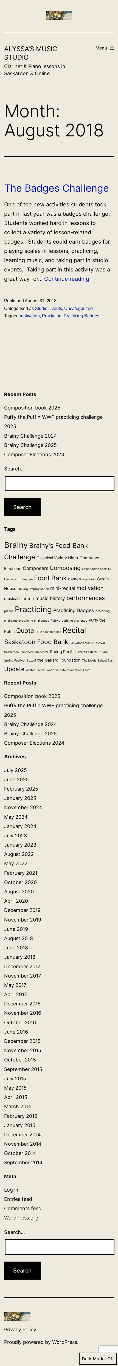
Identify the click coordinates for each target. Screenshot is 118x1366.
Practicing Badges (81, 316)
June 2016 (16, 1032)
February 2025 (21, 789)
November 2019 (22, 920)
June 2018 (16, 947)
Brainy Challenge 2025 (30, 445)
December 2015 (22, 1041)
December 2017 (22, 966)
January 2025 (20, 798)
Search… (14, 469)
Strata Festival (87, 652)
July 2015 (15, 1078)
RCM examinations (48, 632)
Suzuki (31, 660)
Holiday (23, 589)
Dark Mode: (94, 1358)
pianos (8, 611)
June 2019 (16, 929)
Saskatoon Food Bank (36, 641)
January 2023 (20, 845)
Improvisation (39, 589)
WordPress (64, 1342)
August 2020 (19, 891)
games (74, 579)
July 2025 (15, 770)
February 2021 (20, 873)
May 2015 (15, 1088)
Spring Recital (62, 651)
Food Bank (50, 578)
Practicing (51, 316)
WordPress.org (21, 1218)
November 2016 (22, 1013)
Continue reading (66, 279)
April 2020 (16, 901)
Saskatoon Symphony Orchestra (26, 652)
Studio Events (48, 308)
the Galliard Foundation (59, 660)
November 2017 (22, 976)
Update (14, 668)
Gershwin (88, 579)
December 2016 (22, 1004)
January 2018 (19, 957)
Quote (25, 630)
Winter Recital (35, 670)
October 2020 (20, 882)
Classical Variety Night (57, 557)
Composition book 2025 (32, 408)
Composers (35, 568)
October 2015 (20, 1060)
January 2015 (19, 1125)
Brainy (16, 545)
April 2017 (15, 994)
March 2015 (18, 1106)
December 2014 (22, 1134)
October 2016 (20, 1022)
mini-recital (62, 588)
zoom (86, 670)
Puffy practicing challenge (68, 620)
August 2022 (19, 854)
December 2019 (22, 910)
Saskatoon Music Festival (87, 643)
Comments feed (22, 1208)
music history (50, 598)
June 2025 (16, 779)
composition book (94, 569)
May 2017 (15, 985)
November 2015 (22, 1050)
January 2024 (20, 826)
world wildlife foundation (64, 670)
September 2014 (23, 1162)
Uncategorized (78, 308)
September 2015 (23, 1069)
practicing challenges (34, 620)
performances (85, 597)
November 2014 (22, 1144)
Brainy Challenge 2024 (30, 436)
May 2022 (15, 863)
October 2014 (20, 1153)
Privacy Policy (20, 1329)
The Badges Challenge (56, 188)
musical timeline (19, 598)
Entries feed (18, 1199)
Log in (11, 1190)
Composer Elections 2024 (34, 454)
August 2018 (18, 938)
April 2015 (15, 1097)
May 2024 (16, 817)
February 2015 (20, 1116)
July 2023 (15, 835)
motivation (30, 316)
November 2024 (23, 807)
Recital (74, 630)
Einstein (27, 579)
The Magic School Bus (97, 660)
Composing (65, 567)
